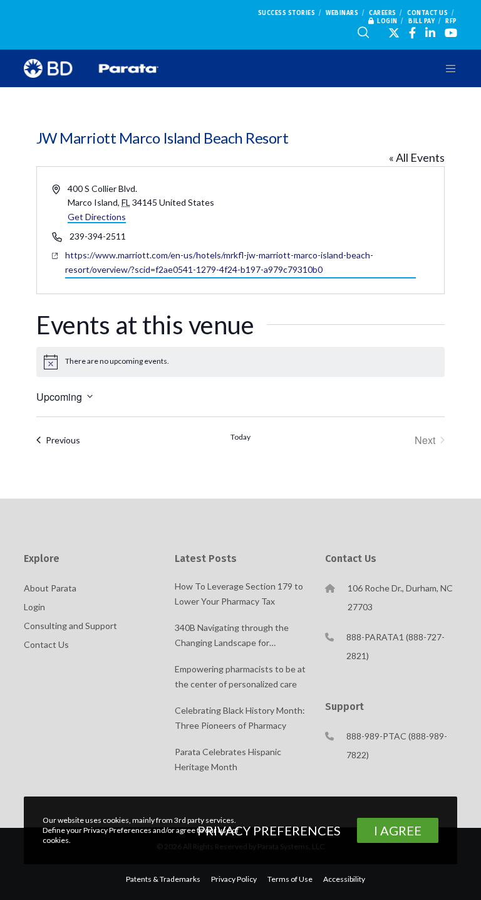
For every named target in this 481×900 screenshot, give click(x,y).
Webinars (342, 13)
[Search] (363, 32)
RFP (451, 21)
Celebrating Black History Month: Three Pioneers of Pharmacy (240, 718)
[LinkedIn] (430, 32)
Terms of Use (290, 879)
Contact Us (427, 13)
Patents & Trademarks (163, 879)
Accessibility (344, 879)
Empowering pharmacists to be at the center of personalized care (240, 676)
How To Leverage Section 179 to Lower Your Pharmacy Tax (239, 593)
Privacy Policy (234, 879)
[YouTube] (451, 32)
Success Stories (287, 13)
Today (240, 437)
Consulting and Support (70, 625)
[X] (394, 32)
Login (387, 21)
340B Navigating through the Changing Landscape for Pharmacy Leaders (232, 636)
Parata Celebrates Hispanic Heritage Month (228, 759)
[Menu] (443, 68)
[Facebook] (412, 32)
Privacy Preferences (269, 830)
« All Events (417, 157)
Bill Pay (421, 21)
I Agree (398, 830)
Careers (382, 13)
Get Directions (97, 216)
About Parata (50, 588)
